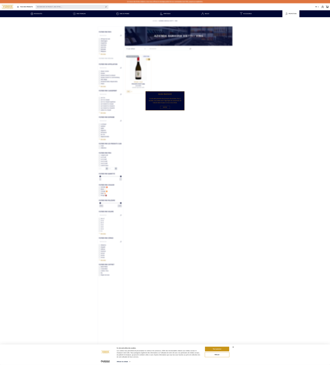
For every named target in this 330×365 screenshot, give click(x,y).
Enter (165, 107)
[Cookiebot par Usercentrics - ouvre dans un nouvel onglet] (105, 361)
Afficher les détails (122, 361)
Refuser (217, 354)
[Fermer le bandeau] (233, 347)
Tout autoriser (217, 349)
